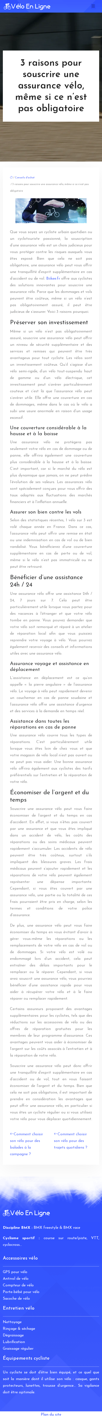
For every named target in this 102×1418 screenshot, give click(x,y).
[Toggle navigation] (93, 6)
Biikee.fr (53, 279)
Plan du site (51, 1415)
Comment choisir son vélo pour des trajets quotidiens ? (70, 1141)
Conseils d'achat (25, 177)
